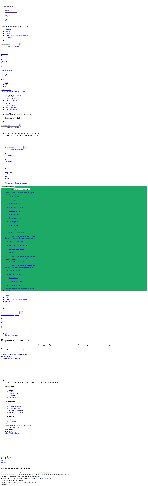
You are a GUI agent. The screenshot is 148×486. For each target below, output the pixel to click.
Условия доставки (15, 407)
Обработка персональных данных (16, 35)
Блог (10, 392)
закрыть (4, 484)
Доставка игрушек (11, 335)
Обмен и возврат (14, 408)
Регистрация (9, 21)
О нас (11, 390)
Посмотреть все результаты (10, 46)
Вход (6, 19)
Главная (7, 333)
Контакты (8, 37)
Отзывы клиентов (15, 393)
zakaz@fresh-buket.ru (12, 107)
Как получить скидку (16, 412)
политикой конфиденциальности (40, 478)
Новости (12, 395)
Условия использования (17, 410)
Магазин (8, 30)
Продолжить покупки (8, 354)
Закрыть (25, 189)
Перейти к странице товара (10, 358)
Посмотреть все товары (20, 236)
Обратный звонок (11, 100)
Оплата (7, 33)
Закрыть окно (5, 356)
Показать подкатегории (26, 193)
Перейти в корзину (22, 354)
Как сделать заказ (15, 405)
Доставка (8, 31)
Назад (17, 189)
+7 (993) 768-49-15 (11, 97)
